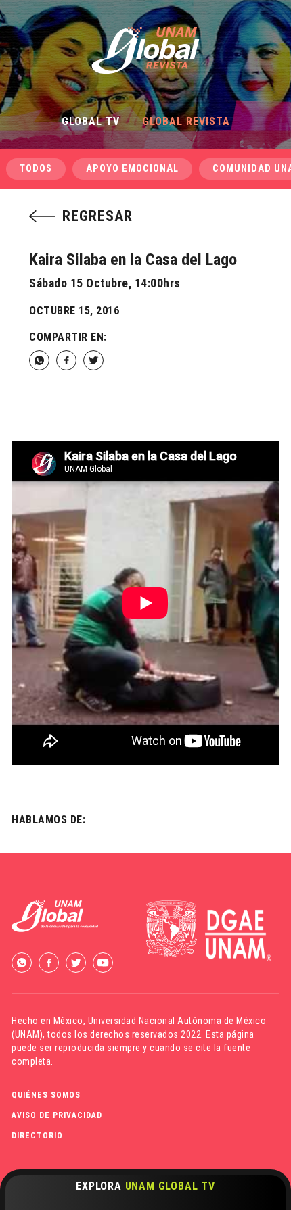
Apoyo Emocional (132, 168)
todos (36, 168)
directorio (37, 1135)
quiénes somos (46, 1095)
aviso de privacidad (57, 1115)
